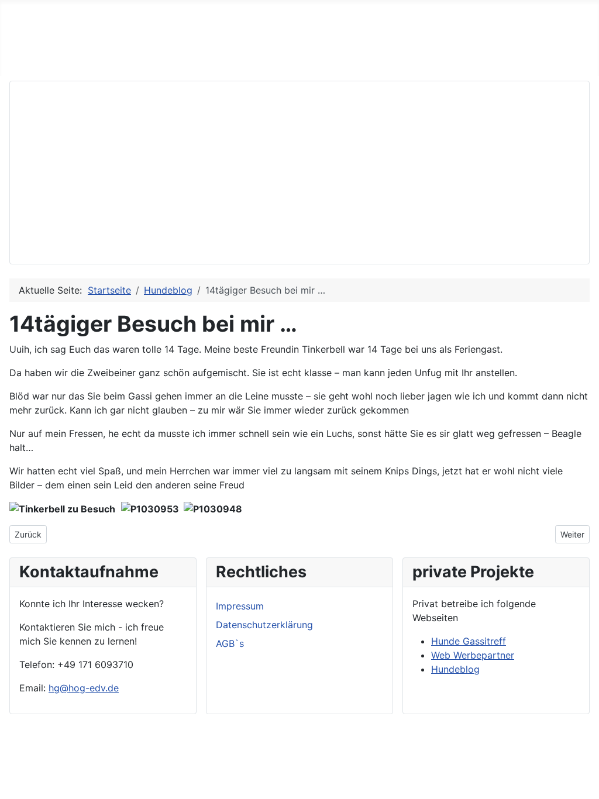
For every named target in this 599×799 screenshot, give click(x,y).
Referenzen (196, 57)
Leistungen (70, 57)
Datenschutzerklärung (264, 625)
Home (18, 57)
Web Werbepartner (472, 655)
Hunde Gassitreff (468, 641)
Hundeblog (455, 669)
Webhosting (261, 57)
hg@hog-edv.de (84, 688)
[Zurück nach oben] (584, 784)
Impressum (240, 606)
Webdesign (132, 57)
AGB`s (230, 643)
